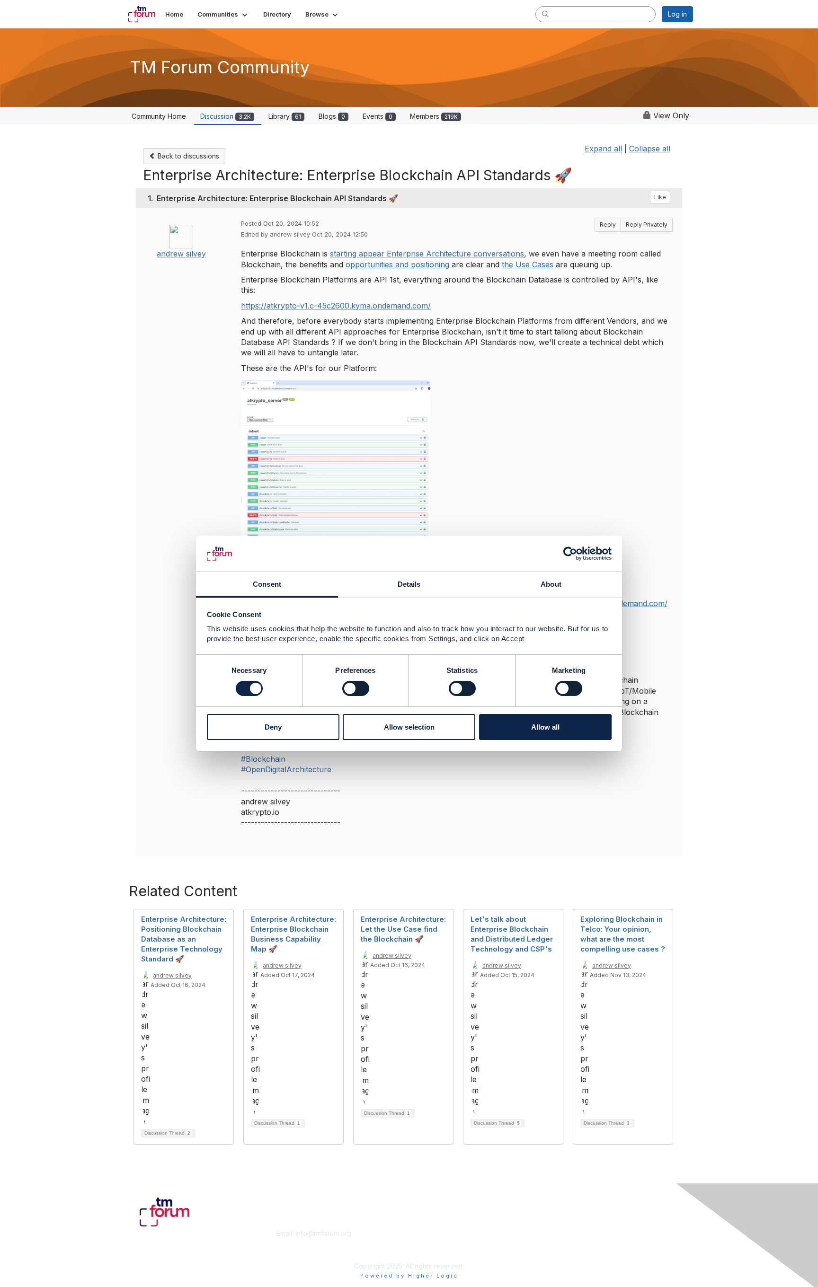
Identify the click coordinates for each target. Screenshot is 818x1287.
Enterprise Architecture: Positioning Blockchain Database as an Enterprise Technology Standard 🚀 (183, 939)
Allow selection (409, 727)
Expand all (603, 148)
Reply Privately (646, 224)
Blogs (332, 116)
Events (377, 116)
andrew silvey (181, 253)
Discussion (225, 116)
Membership (432, 1233)
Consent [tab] (267, 585)
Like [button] (660, 197)
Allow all (545, 727)
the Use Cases (527, 264)
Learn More (431, 1243)
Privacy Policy (572, 1252)
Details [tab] (409, 585)
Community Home (159, 116)
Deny (273, 727)
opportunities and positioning (397, 264)
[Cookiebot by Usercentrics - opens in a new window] (570, 554)
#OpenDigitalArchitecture (286, 769)
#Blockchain (263, 759)
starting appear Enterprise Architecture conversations (427, 253)
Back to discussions (187, 156)
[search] (545, 13)
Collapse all (649, 148)
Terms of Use (571, 1243)
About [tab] (551, 585)
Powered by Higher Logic (409, 1275)
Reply (608, 224)
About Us (564, 1233)
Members (434, 116)
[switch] (355, 688)
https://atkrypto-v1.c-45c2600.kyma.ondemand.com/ (336, 305)
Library (284, 116)
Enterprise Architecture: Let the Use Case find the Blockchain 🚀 (403, 929)
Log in (677, 14)
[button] (223, 14)
